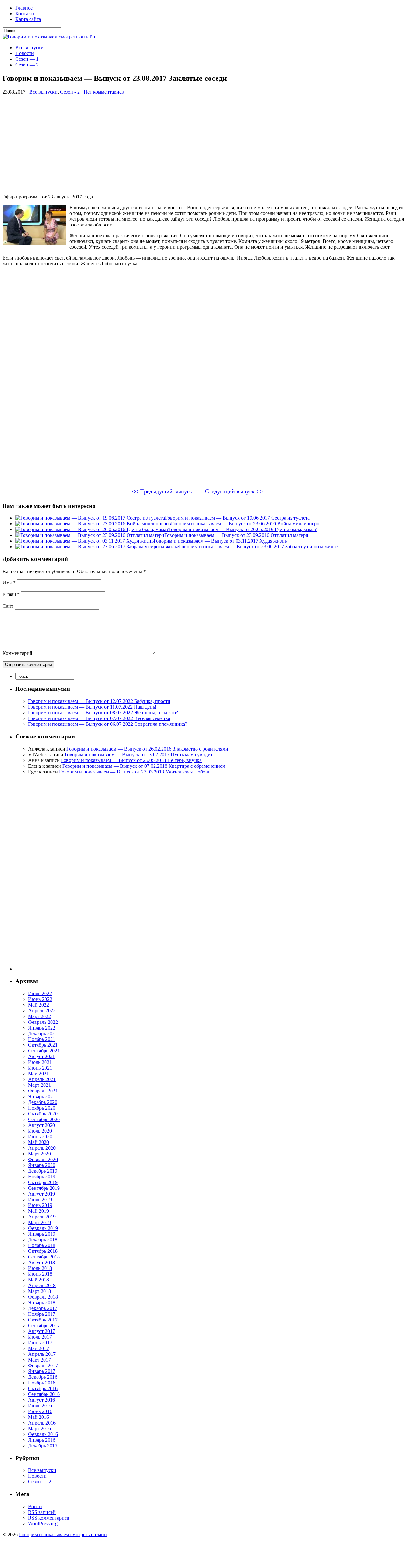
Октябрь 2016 (43, 1388)
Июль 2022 (40, 993)
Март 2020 (39, 1153)
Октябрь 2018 (43, 1251)
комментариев (48, 1518)
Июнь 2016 (40, 1411)
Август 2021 (41, 1056)
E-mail (11, 594)
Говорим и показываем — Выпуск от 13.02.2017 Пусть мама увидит (139, 754)
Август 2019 (41, 1193)
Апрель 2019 (42, 1216)
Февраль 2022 (43, 1022)
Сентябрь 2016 (44, 1394)
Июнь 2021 (40, 1068)
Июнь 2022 (40, 999)
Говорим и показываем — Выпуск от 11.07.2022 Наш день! (92, 707)
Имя (9, 582)
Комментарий (17, 653)
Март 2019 (39, 1222)
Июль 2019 (40, 1199)
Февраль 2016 (43, 1434)
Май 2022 (38, 1005)
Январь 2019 (41, 1234)
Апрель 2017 (42, 1354)
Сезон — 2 (26, 64)
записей (42, 1512)
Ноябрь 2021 (41, 1039)
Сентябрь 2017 (44, 1325)
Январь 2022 (41, 1027)
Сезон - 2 (70, 91)
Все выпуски (29, 47)
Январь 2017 (41, 1371)
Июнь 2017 (40, 1342)
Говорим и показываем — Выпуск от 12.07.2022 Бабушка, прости (99, 701)
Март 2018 (39, 1291)
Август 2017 (41, 1331)
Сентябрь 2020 (44, 1119)
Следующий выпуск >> (234, 491)
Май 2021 (38, 1073)
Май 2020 (38, 1142)
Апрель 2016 (42, 1422)
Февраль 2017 (43, 1365)
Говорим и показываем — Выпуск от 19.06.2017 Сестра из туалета (237, 518)
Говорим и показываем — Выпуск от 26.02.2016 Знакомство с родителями (147, 749)
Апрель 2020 (42, 1148)
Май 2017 (38, 1348)
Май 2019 (38, 1211)
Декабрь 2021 (42, 1033)
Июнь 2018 (40, 1274)
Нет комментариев (104, 91)
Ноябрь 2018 (41, 1245)
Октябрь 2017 (43, 1319)
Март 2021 (39, 1085)
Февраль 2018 (43, 1297)
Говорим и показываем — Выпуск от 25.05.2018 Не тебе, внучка (131, 760)
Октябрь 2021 (43, 1045)
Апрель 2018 (42, 1285)
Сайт (8, 606)
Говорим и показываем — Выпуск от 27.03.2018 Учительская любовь (134, 771)
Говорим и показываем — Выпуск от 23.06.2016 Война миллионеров (246, 523)
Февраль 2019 (43, 1228)
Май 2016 (38, 1417)
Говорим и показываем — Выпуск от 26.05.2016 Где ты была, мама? (243, 529)
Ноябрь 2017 (41, 1314)
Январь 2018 (41, 1302)
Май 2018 (38, 1279)
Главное (24, 7)
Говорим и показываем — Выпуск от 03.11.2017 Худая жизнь (220, 541)
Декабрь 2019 (42, 1171)
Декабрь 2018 (42, 1239)
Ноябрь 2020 (41, 1108)
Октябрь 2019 (43, 1182)
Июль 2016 (40, 1405)
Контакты (26, 13)
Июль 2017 (40, 1337)
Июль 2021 (40, 1062)
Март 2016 (39, 1428)
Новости (24, 53)
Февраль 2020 (43, 1159)
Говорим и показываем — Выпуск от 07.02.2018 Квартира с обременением (143, 766)
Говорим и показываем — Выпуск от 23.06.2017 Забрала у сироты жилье (258, 546)
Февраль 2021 (43, 1090)
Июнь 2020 (40, 1136)
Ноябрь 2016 (41, 1382)
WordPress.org (43, 1523)
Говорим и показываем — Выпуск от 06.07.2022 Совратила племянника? (107, 724)
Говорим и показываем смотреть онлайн (63, 1534)
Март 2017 (39, 1359)
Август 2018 (41, 1262)
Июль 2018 (40, 1268)
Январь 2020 (41, 1165)
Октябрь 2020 (43, 1113)
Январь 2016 (41, 1440)
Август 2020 (41, 1125)
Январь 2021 (41, 1096)
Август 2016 (41, 1400)
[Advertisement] (193, 144)
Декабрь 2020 (42, 1102)
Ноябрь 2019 (41, 1176)
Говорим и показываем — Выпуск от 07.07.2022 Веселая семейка (99, 718)
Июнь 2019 (40, 1205)
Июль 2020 (40, 1131)
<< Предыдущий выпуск (162, 491)
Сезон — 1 (26, 59)
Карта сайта (28, 19)
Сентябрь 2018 (44, 1256)
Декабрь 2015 (42, 1445)
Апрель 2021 (42, 1079)
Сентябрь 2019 (44, 1188)
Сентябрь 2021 (44, 1050)
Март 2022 (39, 1016)
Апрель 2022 (42, 1010)
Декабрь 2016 (42, 1377)
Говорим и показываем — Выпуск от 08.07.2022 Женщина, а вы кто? (103, 712)
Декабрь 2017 (42, 1308)
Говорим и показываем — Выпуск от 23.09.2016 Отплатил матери (236, 535)
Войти (35, 1506)
